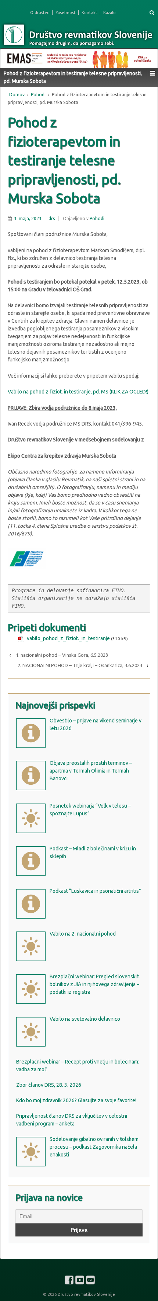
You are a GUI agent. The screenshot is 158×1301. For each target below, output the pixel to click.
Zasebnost (65, 12)
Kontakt (89, 12)
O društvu (40, 12)
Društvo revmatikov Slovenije (86, 1294)
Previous (9, 56)
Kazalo (109, 12)
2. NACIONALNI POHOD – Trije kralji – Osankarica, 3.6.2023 (80, 665)
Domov (17, 94)
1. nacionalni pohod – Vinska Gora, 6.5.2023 (62, 655)
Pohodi (38, 94)
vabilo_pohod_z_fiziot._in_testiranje (68, 638)
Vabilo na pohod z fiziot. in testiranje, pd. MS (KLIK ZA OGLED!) (78, 392)
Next (148, 56)
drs (52, 218)
